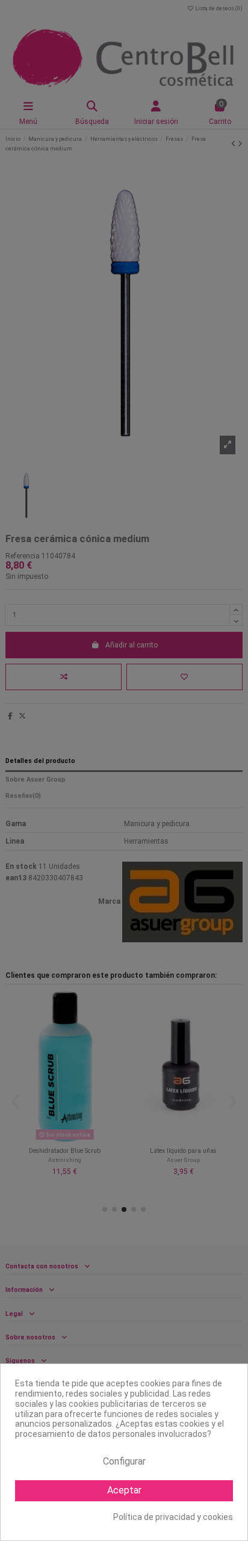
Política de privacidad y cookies (173, 1517)
